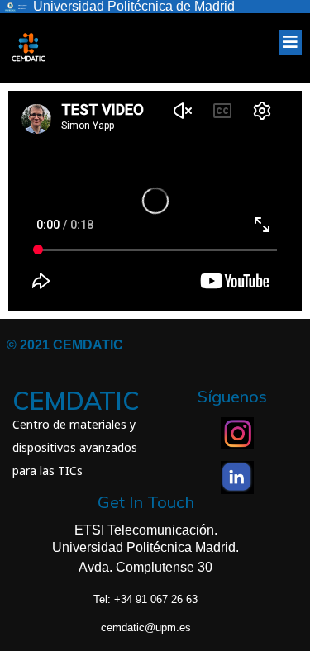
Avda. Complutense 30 (145, 567)
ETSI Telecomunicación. (145, 530)
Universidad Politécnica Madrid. (145, 547)
